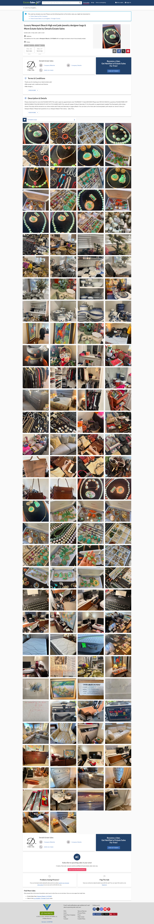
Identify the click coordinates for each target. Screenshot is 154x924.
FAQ (65, 911)
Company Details (76, 65)
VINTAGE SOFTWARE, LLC (51, 916)
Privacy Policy (81, 913)
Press (79, 915)
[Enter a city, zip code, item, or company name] (80, 2)
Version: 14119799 (46, 922)
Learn (65, 913)
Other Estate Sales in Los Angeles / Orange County (45, 18)
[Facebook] (94, 909)
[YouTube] (105, 909)
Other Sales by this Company (38, 16)
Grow (69, 915)
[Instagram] (101, 909)
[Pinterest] (108, 909)
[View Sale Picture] (36, 133)
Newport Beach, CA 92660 (44, 896)
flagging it (104, 885)
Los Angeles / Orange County (42, 898)
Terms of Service (82, 911)
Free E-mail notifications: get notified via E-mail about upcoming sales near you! (77, 906)
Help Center (81, 917)
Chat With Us (48, 913)
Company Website (49, 65)
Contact (66, 918)
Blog (65, 917)
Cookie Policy (81, 918)
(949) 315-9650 (48, 70)
